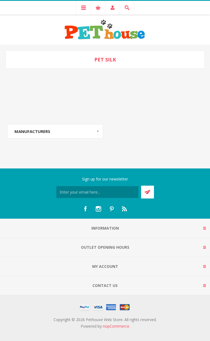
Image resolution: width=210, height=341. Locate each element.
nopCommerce (116, 326)
